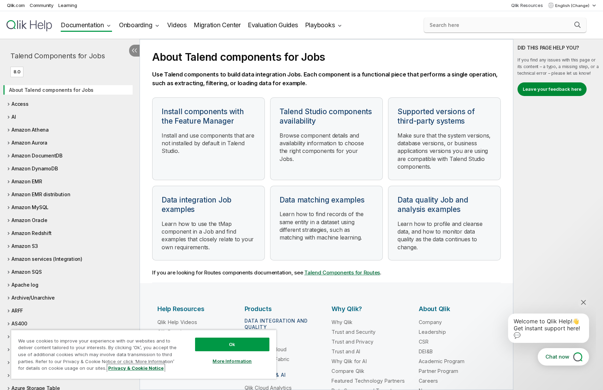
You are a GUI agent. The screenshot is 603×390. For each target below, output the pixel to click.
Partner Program (438, 371)
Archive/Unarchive (33, 298)
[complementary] (558, 214)
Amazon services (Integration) (47, 259)
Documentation (82, 25)
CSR (424, 342)
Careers (428, 381)
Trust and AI (346, 351)
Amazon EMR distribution (41, 194)
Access (20, 104)
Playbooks (320, 25)
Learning (67, 5)
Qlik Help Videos (177, 322)
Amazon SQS (27, 272)
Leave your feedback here (552, 89)
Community (42, 5)
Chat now (557, 356)
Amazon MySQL (30, 207)
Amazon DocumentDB (37, 156)
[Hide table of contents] (134, 51)
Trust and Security (353, 332)
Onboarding (135, 25)
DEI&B (426, 351)
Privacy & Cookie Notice (136, 368)
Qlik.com (16, 5)
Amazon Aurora (29, 143)
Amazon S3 (25, 246)
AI (14, 117)
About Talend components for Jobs (51, 90)
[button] (577, 24)
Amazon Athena (30, 130)
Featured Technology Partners (368, 381)
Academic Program (442, 361)
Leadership (432, 332)
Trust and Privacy (352, 342)
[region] (143, 354)
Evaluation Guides (273, 25)
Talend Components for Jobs (57, 56)
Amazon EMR (27, 181)
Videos (177, 25)
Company (430, 322)
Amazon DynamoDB (35, 168)
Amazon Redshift (31, 233)
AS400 (19, 323)
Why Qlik (342, 322)
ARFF (17, 311)
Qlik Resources (527, 5)
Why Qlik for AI (349, 361)
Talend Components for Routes (342, 272)
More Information (232, 361)
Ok (232, 344)
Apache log (25, 285)
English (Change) (572, 5)
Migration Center (217, 25)
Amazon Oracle (29, 220)
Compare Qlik (348, 371)
